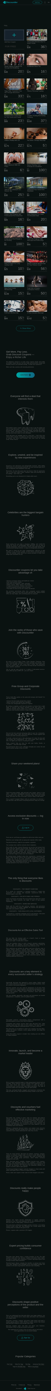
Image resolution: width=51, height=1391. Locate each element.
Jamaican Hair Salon (38, 1364)
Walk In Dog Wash (33, 1366)
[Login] (45, 2)
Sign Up (26, 1338)
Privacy (29, 1384)
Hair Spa (28, 1364)
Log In (26, 828)
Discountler (12, 2)
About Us (13, 1384)
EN (49, 2)
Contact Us (22, 1384)
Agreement (37, 1384)
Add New (37, 2)
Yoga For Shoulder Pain (19, 1366)
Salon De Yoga (19, 1364)
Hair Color (9, 1364)
